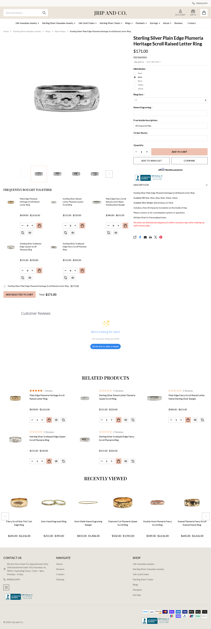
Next (109, 174)
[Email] (145, 237)
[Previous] (5, 516)
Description (141, 184)
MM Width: (140, 69)
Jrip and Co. (139, 62)
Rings (128, 23)
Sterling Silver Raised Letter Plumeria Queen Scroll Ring (73, 201)
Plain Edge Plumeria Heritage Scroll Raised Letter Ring (29, 201)
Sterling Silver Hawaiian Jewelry (57, 23)
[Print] (150, 237)
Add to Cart (179, 151)
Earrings (154, 23)
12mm (140, 88)
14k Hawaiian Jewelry (26, 23)
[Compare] (23, 233)
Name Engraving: (143, 107)
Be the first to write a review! (105, 346)
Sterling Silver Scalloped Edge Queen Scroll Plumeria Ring (30, 246)
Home (6, 31)
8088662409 (13, 579)
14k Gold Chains (86, 23)
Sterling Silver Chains (110, 23)
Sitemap (60, 579)
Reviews (178, 23)
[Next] (206, 516)
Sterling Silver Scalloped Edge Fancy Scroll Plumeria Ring (74, 246)
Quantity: (138, 145)
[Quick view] (30, 233)
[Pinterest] (160, 237)
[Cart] (204, 12)
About (166, 23)
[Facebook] (140, 237)
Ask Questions (140, 57)
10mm (140, 85)
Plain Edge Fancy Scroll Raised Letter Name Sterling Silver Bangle (116, 201)
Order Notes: (140, 132)
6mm (140, 77)
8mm (140, 81)
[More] (37, 23)
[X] (155, 237)
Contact (192, 23)
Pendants (140, 23)
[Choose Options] (39, 225)
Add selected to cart (19, 294)
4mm (140, 73)
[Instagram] (6, 587)
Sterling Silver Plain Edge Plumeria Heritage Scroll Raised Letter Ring (38, 286)
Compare (189, 160)
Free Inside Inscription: (145, 120)
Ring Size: (139, 94)
